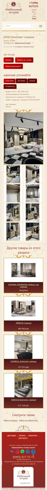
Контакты (22, 438)
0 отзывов (18, 47)
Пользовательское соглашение (34, 489)
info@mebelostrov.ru (24, 459)
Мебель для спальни (11, 420)
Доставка (21, 81)
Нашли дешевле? (13, 66)
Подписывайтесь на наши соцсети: (23, 448)
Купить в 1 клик (24, 60)
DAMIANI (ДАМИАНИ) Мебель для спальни (23, 286)
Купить (9, 60)
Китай (28, 43)
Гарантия (32, 435)
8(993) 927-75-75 (23, 457)
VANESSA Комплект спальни (23, 400)
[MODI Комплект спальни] (23, 138)
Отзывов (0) (10, 86)
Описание (10, 81)
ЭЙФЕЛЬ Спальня (23, 323)
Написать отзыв (28, 47)
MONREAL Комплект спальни (23, 361)
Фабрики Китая (20, 43)
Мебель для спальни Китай (28, 420)
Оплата (32, 81)
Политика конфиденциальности (12, 489)
